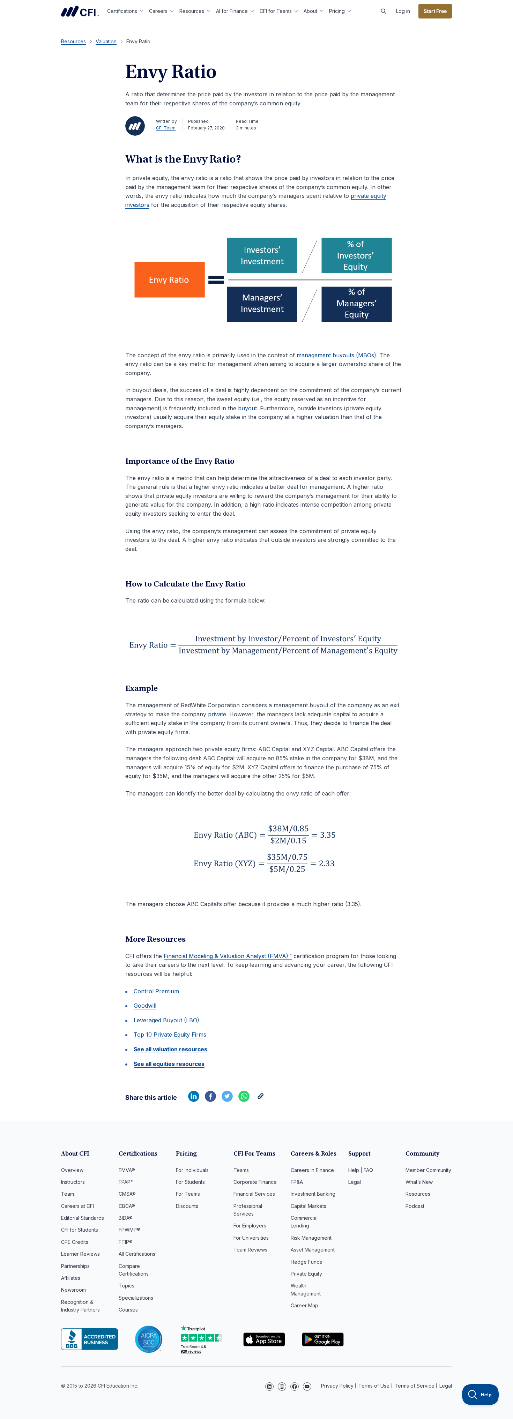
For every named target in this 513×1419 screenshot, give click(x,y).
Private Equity (306, 1274)
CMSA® (127, 1194)
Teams (241, 1170)
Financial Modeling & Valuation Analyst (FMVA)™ (228, 956)
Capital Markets (308, 1206)
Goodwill (145, 1005)
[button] (383, 11)
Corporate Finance (255, 1182)
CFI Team (166, 127)
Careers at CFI (77, 1206)
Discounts (187, 1206)
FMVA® (127, 1170)
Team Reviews (250, 1250)
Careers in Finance (312, 1170)
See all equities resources (169, 1063)
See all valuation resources (170, 1049)
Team (67, 1194)
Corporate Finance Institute (80, 11)
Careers (158, 11)
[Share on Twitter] (227, 1099)
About (310, 11)
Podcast (415, 1206)
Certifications (122, 11)
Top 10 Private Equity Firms (170, 1034)
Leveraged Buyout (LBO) (166, 1020)
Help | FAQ (360, 1170)
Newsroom (73, 1290)
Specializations (136, 1298)
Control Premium (156, 991)
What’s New (419, 1182)
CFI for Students (79, 1230)
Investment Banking (313, 1194)
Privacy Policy (337, 1386)
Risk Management (311, 1238)
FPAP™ (126, 1182)
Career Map (304, 1305)
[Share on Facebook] (210, 1099)
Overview (72, 1170)
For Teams (188, 1194)
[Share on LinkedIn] (193, 1099)
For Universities (251, 1238)
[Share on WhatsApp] (244, 1099)
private (217, 714)
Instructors (73, 1182)
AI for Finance (232, 11)
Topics (126, 1286)
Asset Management (313, 1250)
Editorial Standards (82, 1218)
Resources (191, 11)
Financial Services (254, 1194)
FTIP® (126, 1242)
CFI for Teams (276, 11)
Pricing (337, 11)
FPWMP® (129, 1230)
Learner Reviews (80, 1254)
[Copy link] (260, 1099)
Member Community (428, 1170)
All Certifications (137, 1254)
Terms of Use (373, 1386)
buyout (247, 408)
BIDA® (126, 1218)
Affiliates (70, 1278)
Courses (128, 1310)
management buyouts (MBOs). (337, 355)
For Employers (249, 1225)
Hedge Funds (306, 1262)
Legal (354, 1182)
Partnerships (75, 1266)
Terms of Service (414, 1386)
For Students (190, 1182)
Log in (403, 11)
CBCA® (127, 1206)
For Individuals (192, 1170)
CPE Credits (74, 1242)
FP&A (297, 1182)
